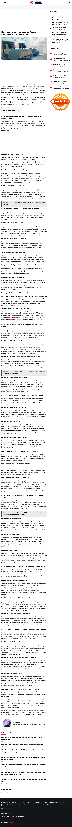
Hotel (32, 7)
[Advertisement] (24, 20)
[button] (70, 2)
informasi (25, 802)
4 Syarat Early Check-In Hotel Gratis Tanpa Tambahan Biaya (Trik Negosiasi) (60, 40)
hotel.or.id (12, 822)
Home (25, 7)
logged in (9, 792)
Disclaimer (14, 816)
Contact (46, 7)
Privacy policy (21, 816)
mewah (29, 121)
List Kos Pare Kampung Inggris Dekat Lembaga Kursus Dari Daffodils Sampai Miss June (60, 34)
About (38, 7)
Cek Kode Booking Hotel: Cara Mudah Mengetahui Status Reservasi (61, 54)
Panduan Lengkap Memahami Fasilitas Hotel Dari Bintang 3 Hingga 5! (22, 744)
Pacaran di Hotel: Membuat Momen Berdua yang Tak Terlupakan (60, 83)
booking (10, 319)
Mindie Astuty (17, 722)
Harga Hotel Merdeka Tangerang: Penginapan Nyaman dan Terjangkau (62, 88)
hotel (35, 86)
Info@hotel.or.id (5, 809)
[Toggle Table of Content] (18, 110)
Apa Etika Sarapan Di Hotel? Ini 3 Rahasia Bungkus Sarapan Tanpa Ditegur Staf (61, 17)
